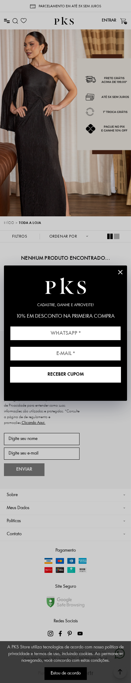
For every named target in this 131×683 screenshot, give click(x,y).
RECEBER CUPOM (66, 374)
